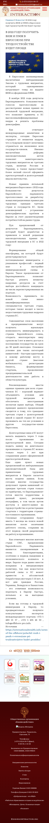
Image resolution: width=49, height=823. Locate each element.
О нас (24, 774)
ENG (5, 4)
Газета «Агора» (25, 770)
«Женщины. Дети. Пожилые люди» (24, 804)
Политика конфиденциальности (24, 755)
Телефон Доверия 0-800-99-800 (24, 792)
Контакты (24, 779)
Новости (20, 20)
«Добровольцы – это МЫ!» (24, 796)
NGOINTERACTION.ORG (27, 819)
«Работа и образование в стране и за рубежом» (24, 800)
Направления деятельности (24, 762)
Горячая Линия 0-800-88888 (25, 788)
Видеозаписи (24, 783)
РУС (5, 1)
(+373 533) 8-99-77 (30, 1)
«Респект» (24, 808)
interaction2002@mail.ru (30, 4)
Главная (10, 20)
